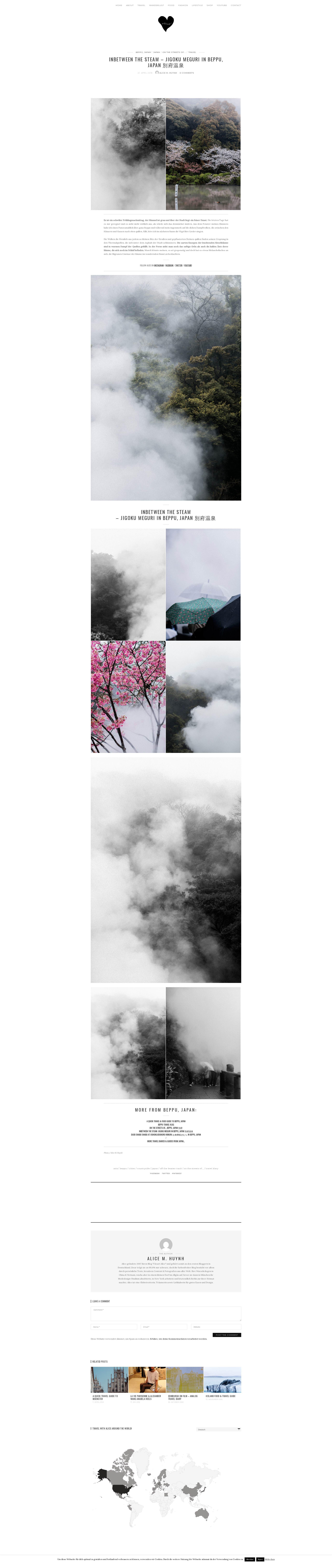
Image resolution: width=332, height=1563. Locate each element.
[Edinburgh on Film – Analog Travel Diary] (185, 1379)
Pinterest (177, 1173)
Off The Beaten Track (171, 1168)
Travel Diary (212, 1168)
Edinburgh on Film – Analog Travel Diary (183, 1397)
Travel (142, 5)
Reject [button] (260, 1559)
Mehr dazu (270, 1559)
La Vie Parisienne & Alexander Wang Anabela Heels (145, 1397)
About (130, 5)
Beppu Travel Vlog (166, 1124)
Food (171, 5)
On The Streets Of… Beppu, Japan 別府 (166, 1127)
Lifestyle (197, 5)
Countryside (143, 1168)
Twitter (178, 265)
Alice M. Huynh (169, 73)
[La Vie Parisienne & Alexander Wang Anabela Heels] (147, 1379)
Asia (116, 1168)
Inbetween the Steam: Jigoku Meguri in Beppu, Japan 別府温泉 (166, 1131)
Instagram (159, 265)
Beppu (123, 1168)
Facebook (169, 265)
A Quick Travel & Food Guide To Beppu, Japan (166, 1121)
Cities (132, 1168)
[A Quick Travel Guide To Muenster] (109, 1379)
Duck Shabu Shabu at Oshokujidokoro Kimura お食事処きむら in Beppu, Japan (166, 1134)
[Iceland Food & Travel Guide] (222, 1379)
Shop (210, 5)
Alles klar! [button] (250, 1559)
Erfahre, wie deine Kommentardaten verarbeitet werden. (178, 1339)
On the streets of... (174, 52)
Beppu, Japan (143, 52)
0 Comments (187, 73)
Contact (236, 5)
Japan (156, 52)
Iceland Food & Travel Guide (220, 1396)
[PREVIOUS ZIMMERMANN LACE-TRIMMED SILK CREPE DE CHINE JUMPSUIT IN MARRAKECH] (131, 1202)
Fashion (183, 5)
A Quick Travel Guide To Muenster (105, 1397)
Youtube (222, 5)
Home (119, 5)
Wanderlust (156, 5)
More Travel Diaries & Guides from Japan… (166, 1141)
